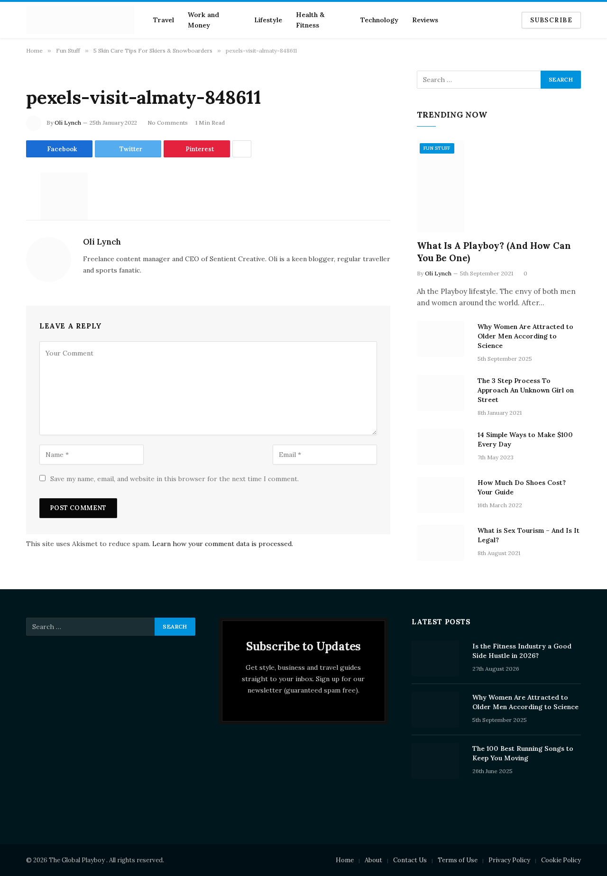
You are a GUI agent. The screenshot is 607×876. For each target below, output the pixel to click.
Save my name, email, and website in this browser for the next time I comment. (174, 478)
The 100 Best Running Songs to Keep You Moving (522, 753)
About (373, 860)
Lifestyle (268, 20)
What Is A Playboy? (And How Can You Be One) (494, 252)
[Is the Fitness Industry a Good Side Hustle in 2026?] (438, 658)
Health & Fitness (310, 19)
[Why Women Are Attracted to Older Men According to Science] (443, 339)
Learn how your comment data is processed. (222, 543)
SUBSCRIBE (551, 20)
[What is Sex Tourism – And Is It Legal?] (443, 543)
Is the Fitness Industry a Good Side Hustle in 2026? (521, 651)
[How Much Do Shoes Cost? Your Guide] (443, 495)
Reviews (425, 20)
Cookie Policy (561, 860)
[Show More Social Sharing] (241, 148)
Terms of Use (458, 860)
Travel (163, 20)
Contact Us (410, 860)
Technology (379, 20)
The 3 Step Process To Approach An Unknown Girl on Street (526, 390)
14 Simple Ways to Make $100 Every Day (525, 439)
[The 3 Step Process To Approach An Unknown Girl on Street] (443, 393)
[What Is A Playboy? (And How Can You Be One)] (499, 186)
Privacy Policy (509, 860)
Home (345, 860)
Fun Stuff (437, 148)
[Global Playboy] (80, 20)
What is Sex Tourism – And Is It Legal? (528, 535)
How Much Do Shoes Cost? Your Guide (522, 487)
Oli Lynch (68, 122)
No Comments (167, 122)
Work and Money (203, 19)
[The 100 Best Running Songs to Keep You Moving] (438, 761)
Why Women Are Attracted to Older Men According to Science (525, 336)
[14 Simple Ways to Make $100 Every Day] (443, 447)
